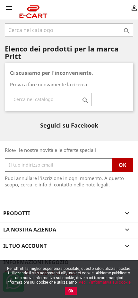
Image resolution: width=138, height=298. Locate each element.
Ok (70, 291)
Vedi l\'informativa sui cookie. (105, 282)
